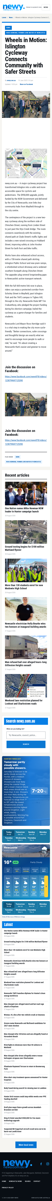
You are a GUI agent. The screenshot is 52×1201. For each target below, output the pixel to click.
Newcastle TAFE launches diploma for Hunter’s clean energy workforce (24, 994)
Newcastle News (15, 1181)
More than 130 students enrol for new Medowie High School (24, 951)
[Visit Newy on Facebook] (41, 1164)
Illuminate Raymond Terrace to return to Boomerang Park (24, 1067)
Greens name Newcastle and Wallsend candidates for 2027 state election (25, 1024)
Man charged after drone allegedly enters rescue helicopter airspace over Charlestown (23, 1057)
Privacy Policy (8, 1188)
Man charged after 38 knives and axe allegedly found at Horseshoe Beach (26, 1035)
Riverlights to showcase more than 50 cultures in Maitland (23, 1046)
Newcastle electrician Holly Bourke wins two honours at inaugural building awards (26, 962)
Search (26, 744)
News (11, 17)
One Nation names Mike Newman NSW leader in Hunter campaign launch (26, 932)
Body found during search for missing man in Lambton (25, 1088)
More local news (26, 1145)
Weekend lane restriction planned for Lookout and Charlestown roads (24, 983)
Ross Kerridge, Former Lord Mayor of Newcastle (25, 33)
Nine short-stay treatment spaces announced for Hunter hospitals (26, 1078)
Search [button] (28, 1181)
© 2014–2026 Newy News (10, 1198)
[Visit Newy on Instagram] (47, 1164)
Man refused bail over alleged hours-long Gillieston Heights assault (24, 972)
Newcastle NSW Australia (40, 1198)
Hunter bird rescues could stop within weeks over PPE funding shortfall (25, 1097)
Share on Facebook (26, 84)
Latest (4, 17)
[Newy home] (14, 7)
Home (4, 1181)
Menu (46, 7)
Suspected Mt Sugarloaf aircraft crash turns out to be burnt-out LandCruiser (25, 1130)
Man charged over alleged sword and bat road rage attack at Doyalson (24, 1005)
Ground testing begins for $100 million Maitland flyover (26, 942)
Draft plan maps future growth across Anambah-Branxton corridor (23, 1108)
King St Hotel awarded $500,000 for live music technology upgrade (22, 1119)
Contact (37, 1181)
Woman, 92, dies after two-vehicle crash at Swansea (24, 1015)
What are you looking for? (15, 729)
